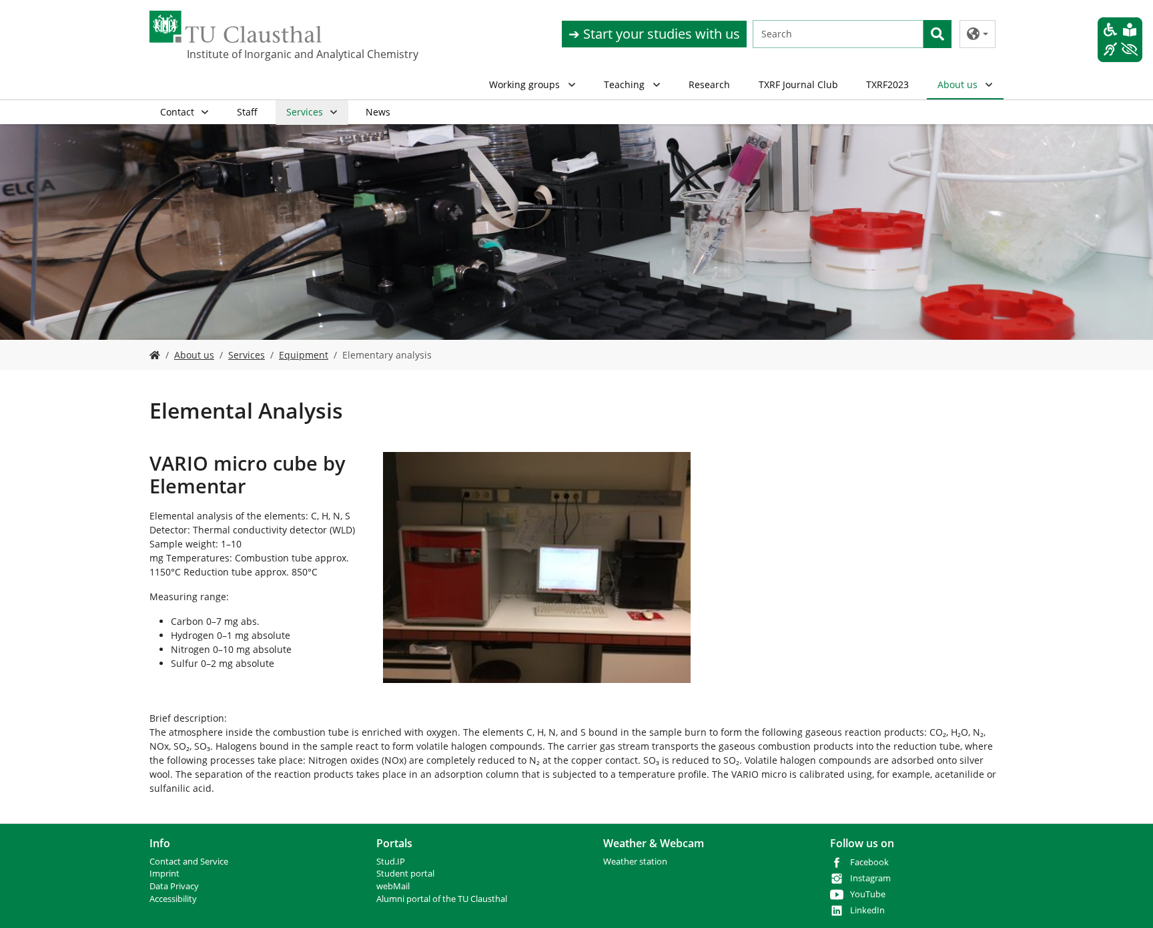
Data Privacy (174, 886)
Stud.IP (390, 861)
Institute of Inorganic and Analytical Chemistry (253, 54)
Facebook (869, 862)
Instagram (870, 878)
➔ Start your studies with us (654, 34)
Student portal (405, 873)
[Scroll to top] (1126, 901)
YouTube (867, 894)
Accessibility (173, 899)
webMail (393, 886)
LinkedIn (867, 910)
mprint (165, 873)
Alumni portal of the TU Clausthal (441, 899)
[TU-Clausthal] (235, 27)
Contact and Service (188, 861)
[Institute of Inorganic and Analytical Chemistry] (154, 355)
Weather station (635, 861)
